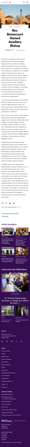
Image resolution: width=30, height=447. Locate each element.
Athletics (3, 353)
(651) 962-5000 (5, 337)
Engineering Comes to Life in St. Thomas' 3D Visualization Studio (7, 260)
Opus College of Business (8, 398)
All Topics (3, 384)
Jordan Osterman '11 (21, 50)
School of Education (6, 404)
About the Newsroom (6, 424)
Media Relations (4, 428)
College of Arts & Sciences (7, 394)
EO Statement (4, 434)
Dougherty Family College (7, 412)
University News (18, 26)
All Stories (3, 387)
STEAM (3, 367)
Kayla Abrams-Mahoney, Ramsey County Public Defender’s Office (21, 242)
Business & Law (4, 356)
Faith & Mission (4, 362)
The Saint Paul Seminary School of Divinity (10, 213)
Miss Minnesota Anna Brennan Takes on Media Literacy (22, 261)
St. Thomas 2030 (5, 375)
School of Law (4, 407)
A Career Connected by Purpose (22, 320)
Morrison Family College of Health (9, 409)
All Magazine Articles (6, 381)
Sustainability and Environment (8, 372)
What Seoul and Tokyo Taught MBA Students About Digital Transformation (7, 241)
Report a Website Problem (6, 432)
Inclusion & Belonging (6, 359)
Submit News (4, 426)
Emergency (3, 439)
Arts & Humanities (5, 351)
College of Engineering (6, 401)
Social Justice (4, 370)
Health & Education (5, 364)
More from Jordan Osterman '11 (9, 207)
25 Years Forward (6, 320)
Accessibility (3, 435)
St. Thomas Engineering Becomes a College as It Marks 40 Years (15, 300)
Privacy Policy (4, 437)
